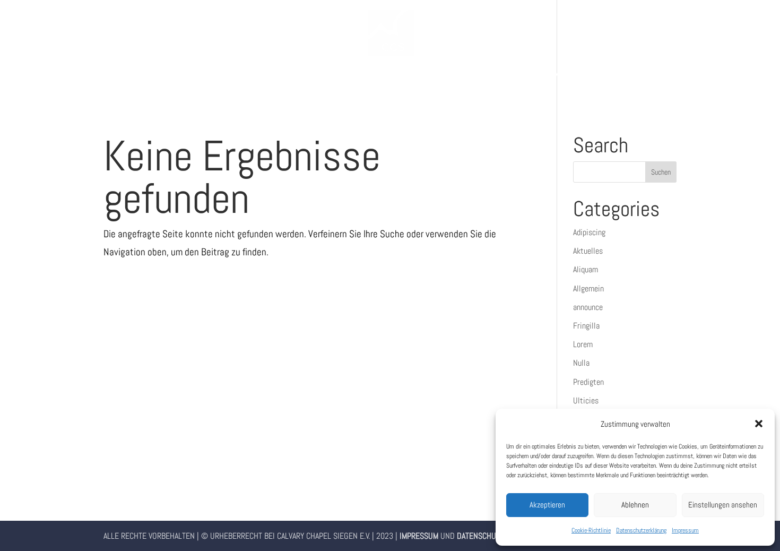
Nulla (581, 362)
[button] (758, 423)
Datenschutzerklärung (641, 530)
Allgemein (588, 288)
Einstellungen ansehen (722, 505)
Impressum (685, 530)
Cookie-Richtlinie (591, 530)
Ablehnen (635, 505)
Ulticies (586, 400)
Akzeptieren (547, 505)
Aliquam (585, 269)
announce (588, 307)
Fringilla (586, 325)
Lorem (583, 344)
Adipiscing (589, 232)
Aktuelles (588, 250)
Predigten (588, 382)
